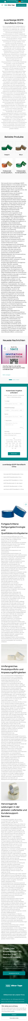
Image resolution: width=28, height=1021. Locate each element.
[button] (10, 379)
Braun (21, 154)
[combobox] (7, 410)
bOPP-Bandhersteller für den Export (13, 483)
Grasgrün (7, 154)
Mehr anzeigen (6, 375)
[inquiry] (26, 504)
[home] (9, 5)
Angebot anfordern (21, 5)
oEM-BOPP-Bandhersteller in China (13, 486)
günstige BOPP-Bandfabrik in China (13, 480)
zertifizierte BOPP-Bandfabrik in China (14, 489)
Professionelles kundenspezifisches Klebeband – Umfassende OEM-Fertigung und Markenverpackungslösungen (21, 172)
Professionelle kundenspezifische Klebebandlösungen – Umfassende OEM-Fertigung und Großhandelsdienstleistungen (7, 172)
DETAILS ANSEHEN (7, 147)
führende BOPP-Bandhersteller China (13, 474)
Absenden (14, 453)
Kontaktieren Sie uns (14, 973)
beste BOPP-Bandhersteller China (12, 477)
